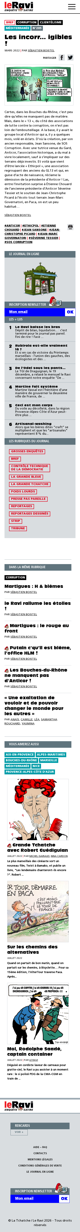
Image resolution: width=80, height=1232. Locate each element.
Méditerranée (17, 28)
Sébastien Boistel (41, 50)
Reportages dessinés (29, 513)
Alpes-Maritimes (51, 754)
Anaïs (14, 719)
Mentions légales (40, 1159)
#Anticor (12, 225)
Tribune (18, 528)
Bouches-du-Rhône (21, 760)
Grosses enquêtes (27, 451)
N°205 (37, 28)
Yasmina (28, 723)
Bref (10, 22)
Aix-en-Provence (20, 754)
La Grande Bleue (26, 477)
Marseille (48, 760)
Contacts (40, 1153)
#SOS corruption (18, 242)
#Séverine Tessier (43, 238)
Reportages (21, 506)
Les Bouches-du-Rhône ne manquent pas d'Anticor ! (36, 676)
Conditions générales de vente (40, 1165)
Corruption (27, 22)
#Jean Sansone (34, 230)
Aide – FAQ (40, 1147)
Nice (36, 766)
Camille (27, 719)
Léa (36, 719)
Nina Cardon (59, 856)
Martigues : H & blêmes (34, 587)
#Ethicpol (30, 225)
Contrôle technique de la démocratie (29, 468)
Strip (15, 521)
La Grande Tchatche (29, 484)
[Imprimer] (70, 227)
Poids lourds (23, 491)
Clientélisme (51, 22)
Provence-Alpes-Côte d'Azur (30, 772)
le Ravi (33, 1060)
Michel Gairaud (39, 856)
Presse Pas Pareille (28, 499)
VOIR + (19, 1132)
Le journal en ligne (40, 1171)
